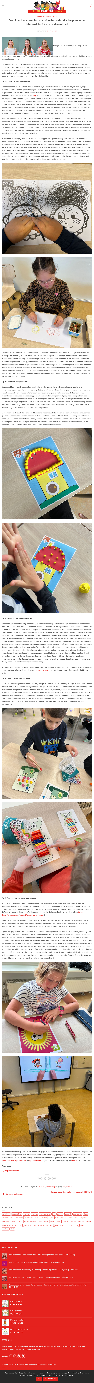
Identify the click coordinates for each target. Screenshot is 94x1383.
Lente (46, 1221)
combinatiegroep (7, 1218)
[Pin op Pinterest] (51, 1178)
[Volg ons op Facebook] (11, 1356)
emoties (44, 1218)
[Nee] (91, 1377)
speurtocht (69, 1225)
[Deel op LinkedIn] (55, 1178)
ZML (12, 1229)
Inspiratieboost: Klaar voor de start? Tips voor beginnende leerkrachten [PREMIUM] (42, 1254)
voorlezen (5, 1229)
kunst (40, 1221)
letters (52, 1221)
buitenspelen (77, 1214)
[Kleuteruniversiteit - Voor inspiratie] (47, 6)
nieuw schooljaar (7, 1225)
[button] (3, 6)
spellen (62, 1225)
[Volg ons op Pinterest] (19, 1356)
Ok (38, 1379)
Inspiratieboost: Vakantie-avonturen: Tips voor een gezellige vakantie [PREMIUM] (41, 1277)
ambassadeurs (17, 1214)
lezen (58, 1221)
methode (73, 1221)
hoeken (76, 1218)
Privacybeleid (51, 1379)
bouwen (59, 1214)
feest (56, 1218)
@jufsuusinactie (8, 1160)
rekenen (41, 1225)
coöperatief (19, 1218)
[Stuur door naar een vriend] (47, 1178)
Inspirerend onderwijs (9, 1221)
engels (51, 1218)
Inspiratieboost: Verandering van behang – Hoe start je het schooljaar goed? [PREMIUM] (43, 1269)
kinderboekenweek (30, 1221)
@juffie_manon (35, 1160)
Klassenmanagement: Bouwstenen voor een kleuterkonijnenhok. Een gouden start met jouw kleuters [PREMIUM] (48, 1286)
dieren (37, 1218)
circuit (86, 1214)
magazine (65, 1221)
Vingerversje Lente (11, 1170)
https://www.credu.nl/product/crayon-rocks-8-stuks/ (23, 915)
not (16, 1225)
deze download (42, 670)
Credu (80, 912)
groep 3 (63, 1218)
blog (34, 95)
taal (77, 1225)
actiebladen (6, 1214)
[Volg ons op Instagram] (15, 1356)
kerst (20, 1221)
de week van (29, 1218)
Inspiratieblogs (51, 16)
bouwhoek (67, 1214)
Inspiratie (69, 1187)
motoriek (81, 1221)
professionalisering (30, 1225)
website (74, 1160)
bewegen (35, 1214)
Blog (64, 1187)
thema (82, 1225)
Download (41, 16)
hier (6, 1364)
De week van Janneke (14, 1194)
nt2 (21, 1225)
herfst (70, 1218)
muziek (88, 1221)
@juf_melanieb (20, 1160)
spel (56, 1225)
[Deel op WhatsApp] (39, 1178)
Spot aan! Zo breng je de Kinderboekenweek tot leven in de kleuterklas (36, 1262)
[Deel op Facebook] (43, 1178)
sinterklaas (49, 1225)
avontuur (27, 1214)
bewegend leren (45, 1214)
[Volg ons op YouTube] (23, 1356)
